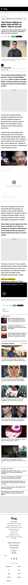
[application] (14, 289)
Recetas (19, 577)
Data (19, 570)
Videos (19, 566)
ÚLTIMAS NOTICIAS (7, 468)
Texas (10, 12)
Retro (19, 573)
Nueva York (15, 12)
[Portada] (14, 520)
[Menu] (2, 9)
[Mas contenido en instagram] (16, 559)
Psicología (20, 12)
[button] (4, 294)
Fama (9, 573)
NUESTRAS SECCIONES (14, 563)
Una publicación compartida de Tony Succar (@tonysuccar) (15, 201)
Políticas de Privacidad (14, 545)
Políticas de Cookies (14, 547)
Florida (2, 12)
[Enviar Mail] (2, 67)
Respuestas (9, 566)
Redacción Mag (7, 67)
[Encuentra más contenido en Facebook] (2, 36)
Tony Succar (5, 311)
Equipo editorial (14, 521)
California (6, 12)
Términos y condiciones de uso (14, 542)
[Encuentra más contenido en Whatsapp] (8, 36)
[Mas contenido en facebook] (11, 559)
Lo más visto (5, 316)
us (8, 570)
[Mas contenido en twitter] (14, 559)
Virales (8, 577)
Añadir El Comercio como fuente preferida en (14, 18)
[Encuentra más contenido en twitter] (5, 36)
